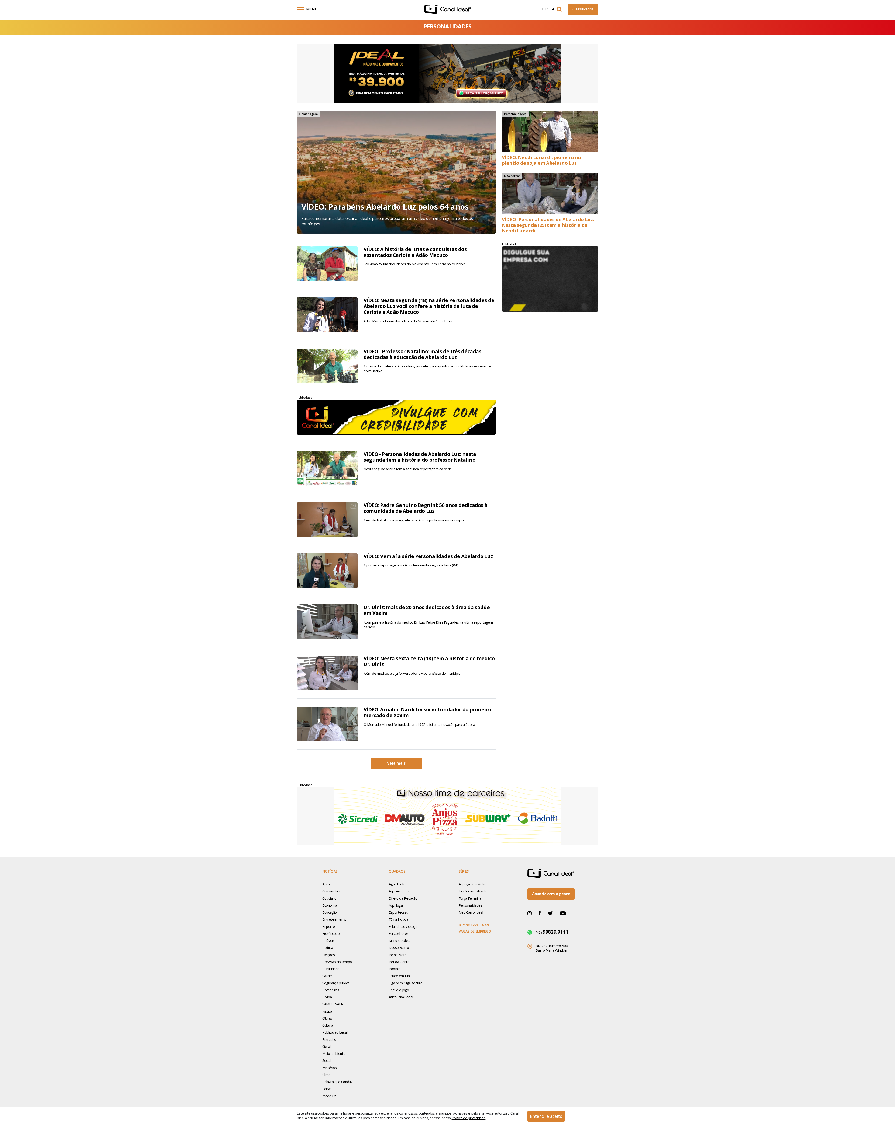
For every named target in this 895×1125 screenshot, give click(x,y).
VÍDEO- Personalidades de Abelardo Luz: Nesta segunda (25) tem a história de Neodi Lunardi (548, 225)
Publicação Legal (334, 1032)
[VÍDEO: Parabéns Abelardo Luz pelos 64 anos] (396, 172)
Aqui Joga (396, 905)
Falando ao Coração (404, 926)
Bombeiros (330, 990)
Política (327, 947)
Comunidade (331, 891)
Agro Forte (397, 884)
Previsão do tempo (337, 961)
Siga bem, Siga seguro (405, 983)
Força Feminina (470, 898)
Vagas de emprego (475, 931)
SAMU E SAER (332, 1004)
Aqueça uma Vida (472, 884)
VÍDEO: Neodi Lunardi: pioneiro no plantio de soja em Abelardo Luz (541, 160)
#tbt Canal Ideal (401, 997)
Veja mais (396, 763)
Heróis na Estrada (472, 891)
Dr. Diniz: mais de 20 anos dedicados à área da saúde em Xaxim (427, 610)
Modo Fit (329, 1096)
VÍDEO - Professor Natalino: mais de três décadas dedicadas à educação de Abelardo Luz (423, 354)
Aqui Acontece (399, 891)
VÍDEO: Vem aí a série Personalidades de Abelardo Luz (428, 556)
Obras (327, 1018)
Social (326, 1060)
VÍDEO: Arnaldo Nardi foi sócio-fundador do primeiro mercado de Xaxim (427, 712)
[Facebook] (540, 913)
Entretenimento (334, 919)
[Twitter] (550, 913)
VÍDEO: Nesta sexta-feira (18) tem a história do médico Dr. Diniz (429, 661)
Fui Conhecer (398, 933)
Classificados (583, 9)
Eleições (328, 954)
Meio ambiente (333, 1053)
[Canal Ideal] (447, 9)
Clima (326, 1074)
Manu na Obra (399, 940)
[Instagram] (529, 913)
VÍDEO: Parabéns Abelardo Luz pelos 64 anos (385, 206)
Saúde (327, 975)
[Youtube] (563, 913)
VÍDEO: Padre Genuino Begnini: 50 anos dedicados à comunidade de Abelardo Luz (425, 508)
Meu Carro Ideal (471, 912)
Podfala (394, 968)
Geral (326, 1046)
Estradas (329, 1039)
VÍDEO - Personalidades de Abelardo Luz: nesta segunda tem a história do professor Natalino (420, 457)
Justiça (327, 1011)
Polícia (327, 997)
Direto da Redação (403, 898)
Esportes (329, 926)
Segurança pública (335, 983)
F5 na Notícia (398, 919)
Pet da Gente (399, 961)
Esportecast (398, 912)
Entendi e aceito (546, 1116)
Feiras (327, 1088)
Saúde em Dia (399, 975)
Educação (329, 912)
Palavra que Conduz (337, 1081)
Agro (326, 884)
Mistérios (329, 1067)
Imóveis (328, 940)
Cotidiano (329, 898)
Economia (329, 905)
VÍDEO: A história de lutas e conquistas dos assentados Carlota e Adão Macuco (415, 252)
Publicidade (331, 968)
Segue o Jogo (399, 990)
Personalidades (470, 905)
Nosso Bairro (399, 947)
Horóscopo (331, 933)
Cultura (327, 1025)
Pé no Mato (397, 954)
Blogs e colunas (474, 925)
